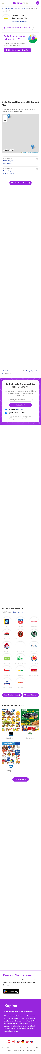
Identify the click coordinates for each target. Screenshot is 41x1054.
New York (17, 8)
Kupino (4, 8)
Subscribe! (20, 405)
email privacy (27, 417)
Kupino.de (22, 1041)
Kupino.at (9, 1041)
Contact (8, 1050)
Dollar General (7, 371)
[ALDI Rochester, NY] (7, 622)
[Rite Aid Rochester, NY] (20, 622)
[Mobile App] (11, 992)
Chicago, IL (28, 371)
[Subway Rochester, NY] (20, 671)
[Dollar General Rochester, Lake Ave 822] (20, 161)
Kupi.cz (18, 1041)
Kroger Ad (11, 757)
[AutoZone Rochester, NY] (20, 683)
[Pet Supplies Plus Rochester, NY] (20, 659)
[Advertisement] (20, 77)
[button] (18, 27)
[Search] (37, 3)
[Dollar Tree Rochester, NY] (7, 659)
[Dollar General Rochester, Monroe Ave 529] (20, 171)
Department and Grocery (19, 21)
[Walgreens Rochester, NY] (34, 622)
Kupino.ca (14, 1041)
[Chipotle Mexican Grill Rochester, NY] (20, 634)
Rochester (25, 8)
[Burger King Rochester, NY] (34, 659)
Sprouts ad (30, 724)
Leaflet (24, 152)
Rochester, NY (18, 612)
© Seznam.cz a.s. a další (32, 152)
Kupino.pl (27, 1041)
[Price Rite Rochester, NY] (34, 647)
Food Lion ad (11, 724)
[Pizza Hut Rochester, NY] (7, 634)
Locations (10, 8)
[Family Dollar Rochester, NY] (20, 647)
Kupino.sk (31, 1041)
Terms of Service (19, 1050)
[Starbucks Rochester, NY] (34, 634)
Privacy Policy (20, 409)
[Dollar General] (6, 19)
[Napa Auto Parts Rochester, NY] (7, 683)
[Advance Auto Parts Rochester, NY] (34, 671)
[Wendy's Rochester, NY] (7, 647)
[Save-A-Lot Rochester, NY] (7, 671)
